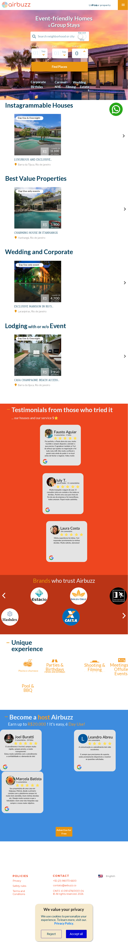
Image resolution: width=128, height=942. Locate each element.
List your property (100, 5)
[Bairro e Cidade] (15, 164)
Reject (51, 934)
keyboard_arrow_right (123, 136)
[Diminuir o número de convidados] (84, 55)
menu (123, 5)
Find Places (59, 67)
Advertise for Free (63, 832)
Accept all (76, 934)
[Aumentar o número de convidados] (84, 51)
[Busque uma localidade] (34, 36)
